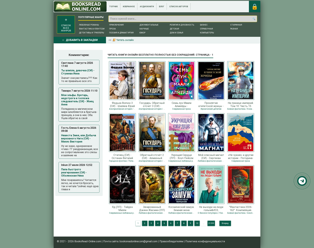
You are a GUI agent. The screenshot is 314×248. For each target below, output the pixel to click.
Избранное (129, 6)
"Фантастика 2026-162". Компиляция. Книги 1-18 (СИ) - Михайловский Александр (240, 208)
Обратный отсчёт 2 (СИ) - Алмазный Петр (152, 156)
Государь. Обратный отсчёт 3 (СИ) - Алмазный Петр (152, 104)
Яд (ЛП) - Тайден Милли (122, 208)
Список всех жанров (66, 28)
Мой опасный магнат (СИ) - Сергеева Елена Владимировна (211, 156)
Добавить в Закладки (82, 40)
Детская (174, 29)
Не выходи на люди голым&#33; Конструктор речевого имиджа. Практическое (211, 208)
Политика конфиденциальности (205, 241)
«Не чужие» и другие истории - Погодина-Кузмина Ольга (240, 156)
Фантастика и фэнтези (92, 29)
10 (197, 223)
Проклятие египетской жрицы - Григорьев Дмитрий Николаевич (211, 104)
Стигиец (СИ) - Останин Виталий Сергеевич (122, 156)
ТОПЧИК (113, 6)
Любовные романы (89, 25)
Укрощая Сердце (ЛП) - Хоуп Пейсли (181, 156)
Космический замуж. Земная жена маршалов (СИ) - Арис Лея (181, 208)
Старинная (236, 25)
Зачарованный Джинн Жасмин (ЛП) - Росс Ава (152, 208)
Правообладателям (171, 241)
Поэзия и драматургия (121, 33)
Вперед (225, 223)
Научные (144, 29)
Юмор (142, 33)
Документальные (149, 25)
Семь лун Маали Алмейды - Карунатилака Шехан (181, 104)
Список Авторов (178, 6)
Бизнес (204, 25)
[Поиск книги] (253, 18)
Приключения (116, 25)
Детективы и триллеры (91, 33)
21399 (211, 223)
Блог (161, 6)
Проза (112, 29)
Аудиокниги (147, 6)
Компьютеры (207, 33)
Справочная (206, 29)
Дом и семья (176, 33)
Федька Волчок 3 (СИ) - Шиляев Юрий (122, 104)
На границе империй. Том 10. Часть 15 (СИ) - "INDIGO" (240, 104)
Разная (234, 29)
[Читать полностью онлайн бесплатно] (80, 6)
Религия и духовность (182, 25)
